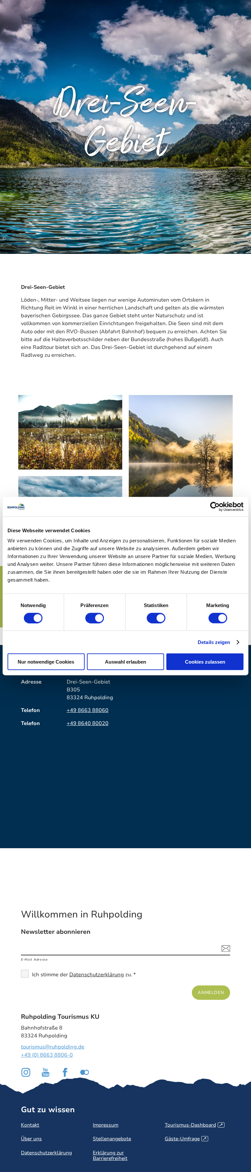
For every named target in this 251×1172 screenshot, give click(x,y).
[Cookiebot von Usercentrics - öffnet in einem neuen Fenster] (214, 506)
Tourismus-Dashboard (194, 1125)
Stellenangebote (112, 1139)
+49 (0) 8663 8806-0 (47, 1055)
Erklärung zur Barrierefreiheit (110, 1155)
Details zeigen (214, 642)
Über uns (31, 1139)
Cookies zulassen (205, 662)
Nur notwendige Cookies (46, 662)
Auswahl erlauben (125, 662)
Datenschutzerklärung (96, 974)
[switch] (94, 618)
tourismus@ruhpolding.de (52, 1046)
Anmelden (211, 992)
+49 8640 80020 (88, 723)
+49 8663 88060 (88, 710)
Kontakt (30, 1125)
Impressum (105, 1125)
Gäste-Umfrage (185, 1139)
